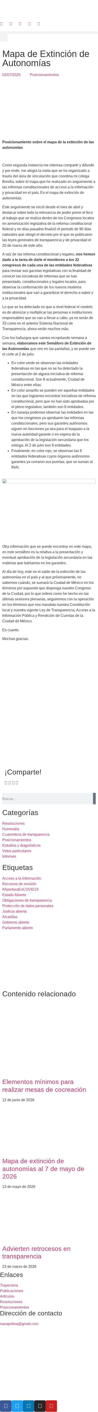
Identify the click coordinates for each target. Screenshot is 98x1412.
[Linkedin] (28, 1406)
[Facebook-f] (5, 1406)
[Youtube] (51, 1406)
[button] (49, 32)
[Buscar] (94, 798)
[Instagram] (40, 1406)
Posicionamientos (44, 75)
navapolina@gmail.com (19, 1324)
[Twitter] (17, 1406)
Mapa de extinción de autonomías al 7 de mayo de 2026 (43, 1168)
